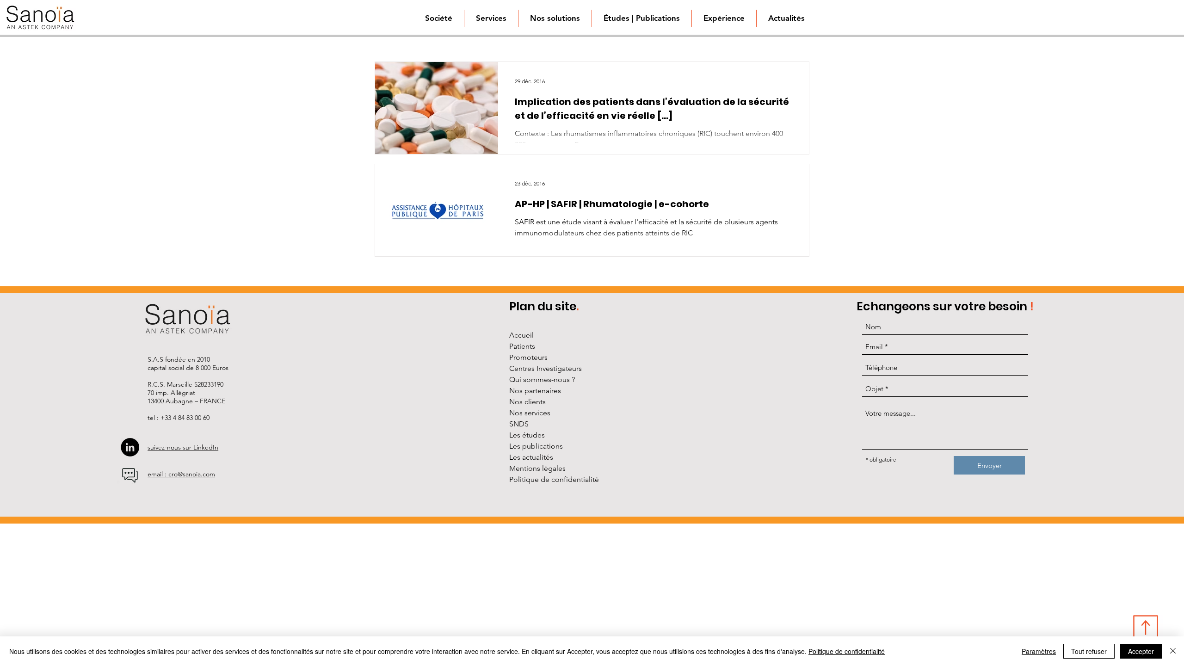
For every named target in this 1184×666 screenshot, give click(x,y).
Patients (522, 346)
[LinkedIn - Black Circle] (130, 447)
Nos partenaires (535, 390)
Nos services (529, 412)
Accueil (521, 335)
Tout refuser (1089, 651)
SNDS (519, 423)
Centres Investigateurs (545, 368)
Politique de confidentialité (554, 479)
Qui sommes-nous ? (542, 379)
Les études (527, 435)
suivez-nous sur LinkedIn (183, 447)
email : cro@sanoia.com (181, 474)
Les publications (536, 446)
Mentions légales (537, 468)
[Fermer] (1172, 651)
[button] (555, 18)
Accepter (1141, 651)
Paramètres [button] (1039, 651)
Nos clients (527, 401)
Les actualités (531, 457)
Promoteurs (528, 357)
